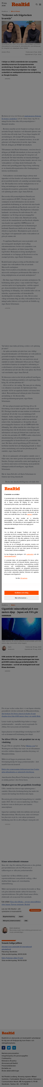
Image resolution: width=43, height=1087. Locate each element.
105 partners (23, 578)
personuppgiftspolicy (10, 556)
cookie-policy (30, 554)
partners (29, 514)
